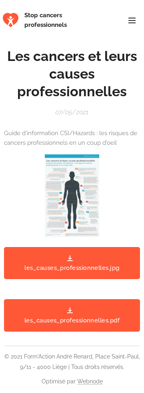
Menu (132, 20)
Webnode (90, 381)
